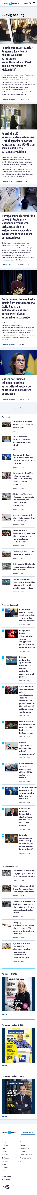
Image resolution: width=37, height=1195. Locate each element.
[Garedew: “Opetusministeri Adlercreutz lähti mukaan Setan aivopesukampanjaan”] (6, 520)
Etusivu (22, 1145)
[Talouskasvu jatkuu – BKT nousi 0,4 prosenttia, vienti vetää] (6, 554)
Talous (11, 181)
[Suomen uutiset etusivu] (10, 3)
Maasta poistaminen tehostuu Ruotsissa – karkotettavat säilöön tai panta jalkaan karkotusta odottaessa (16, 386)
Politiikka (5, 99)
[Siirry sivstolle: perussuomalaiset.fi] (9, 1187)
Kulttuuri (5, 1161)
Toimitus (23, 1151)
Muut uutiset (6, 1158)
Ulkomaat (12, 99)
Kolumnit (5, 1168)
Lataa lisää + (18, 408)
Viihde (4, 1171)
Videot (4, 1164)
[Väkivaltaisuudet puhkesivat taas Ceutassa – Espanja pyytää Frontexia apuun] (6, 426)
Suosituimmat (24, 1148)
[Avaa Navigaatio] (34, 3)
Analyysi (4, 1151)
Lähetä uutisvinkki (26, 1155)
